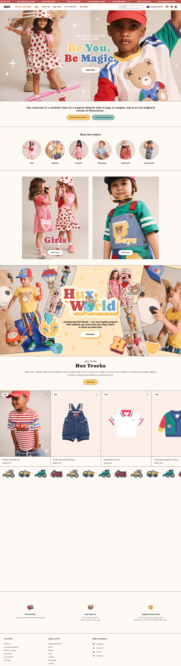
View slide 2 (25, 452)
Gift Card (7, 660)
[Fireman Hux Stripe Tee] (25, 423)
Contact (51, 657)
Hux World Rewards (11, 647)
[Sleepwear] (102, 150)
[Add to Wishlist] (46, 395)
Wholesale (52, 660)
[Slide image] (90, 55)
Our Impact (8, 654)
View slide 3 (27, 452)
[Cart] (175, 7)
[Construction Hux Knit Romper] (76, 423)
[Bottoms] (55, 150)
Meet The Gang (9, 650)
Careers (51, 664)
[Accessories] (149, 150)
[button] (36, 7)
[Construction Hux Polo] (126, 423)
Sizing (50, 647)
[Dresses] (78, 150)
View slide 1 (23, 452)
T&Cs (50, 654)
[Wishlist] (172, 7)
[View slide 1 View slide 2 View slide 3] (75, 423)
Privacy (50, 650)
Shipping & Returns (55, 644)
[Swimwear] (125, 150)
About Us (7, 644)
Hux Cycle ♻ (8, 657)
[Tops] (31, 150)
